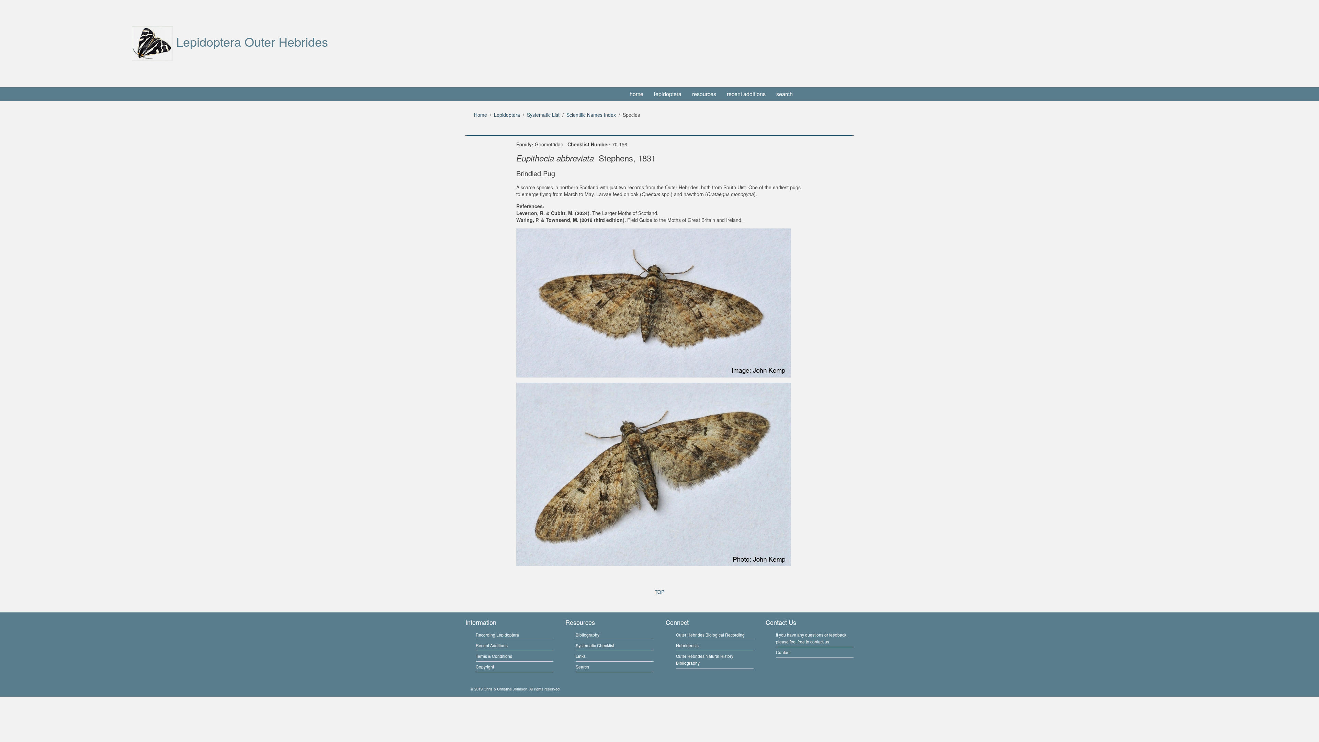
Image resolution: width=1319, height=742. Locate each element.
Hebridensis (687, 645)
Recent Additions (492, 645)
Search (582, 667)
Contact (783, 652)
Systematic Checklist (595, 645)
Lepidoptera (507, 114)
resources (704, 94)
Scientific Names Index (591, 114)
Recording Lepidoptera (497, 635)
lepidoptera (667, 94)
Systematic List (543, 114)
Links (581, 656)
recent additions (746, 94)
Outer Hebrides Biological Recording (710, 635)
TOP (659, 591)
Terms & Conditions (494, 656)
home (636, 94)
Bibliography (587, 635)
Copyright (485, 667)
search (784, 94)
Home (480, 114)
